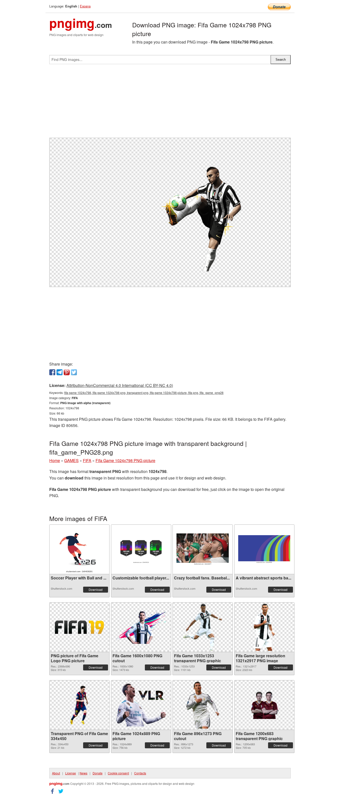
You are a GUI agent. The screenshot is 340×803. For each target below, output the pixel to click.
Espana (85, 6)
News (83, 773)
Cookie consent (118, 773)
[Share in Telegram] (59, 372)
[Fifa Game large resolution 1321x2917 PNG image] (264, 627)
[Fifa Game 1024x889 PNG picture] (141, 704)
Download (96, 589)
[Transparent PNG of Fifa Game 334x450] (79, 705)
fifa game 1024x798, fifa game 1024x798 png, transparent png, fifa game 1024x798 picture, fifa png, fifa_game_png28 (144, 392)
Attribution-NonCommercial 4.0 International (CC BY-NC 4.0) (119, 385)
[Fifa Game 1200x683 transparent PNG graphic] (264, 705)
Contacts (140, 773)
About (56, 773)
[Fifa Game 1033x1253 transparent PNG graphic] (202, 627)
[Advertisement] (170, 103)
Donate (98, 773)
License (70, 773)
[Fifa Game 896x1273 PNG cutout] (202, 705)
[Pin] (67, 372)
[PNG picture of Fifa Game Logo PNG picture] (79, 627)
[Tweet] (74, 372)
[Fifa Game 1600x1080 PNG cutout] (141, 627)
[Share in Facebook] (52, 372)
